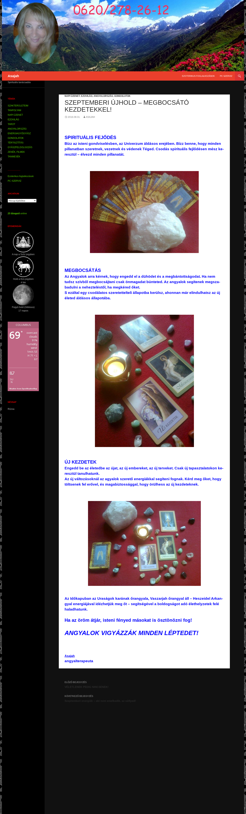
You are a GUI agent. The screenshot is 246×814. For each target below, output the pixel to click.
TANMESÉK (14, 156)
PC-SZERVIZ (226, 76)
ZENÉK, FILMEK (16, 152)
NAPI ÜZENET (72, 96)
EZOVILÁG (86, 96)
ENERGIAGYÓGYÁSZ (19, 133)
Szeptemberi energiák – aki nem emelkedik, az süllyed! (100, 698)
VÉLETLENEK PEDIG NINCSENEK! (87, 684)
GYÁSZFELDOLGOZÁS (20, 147)
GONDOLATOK (122, 96)
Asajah (13, 76)
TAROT (11, 124)
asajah (90, 117)
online (17, 213)
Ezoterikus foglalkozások (198, 76)
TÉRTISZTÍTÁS (15, 142)
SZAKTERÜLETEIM (18, 105)
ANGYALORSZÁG (103, 96)
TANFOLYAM (14, 110)
